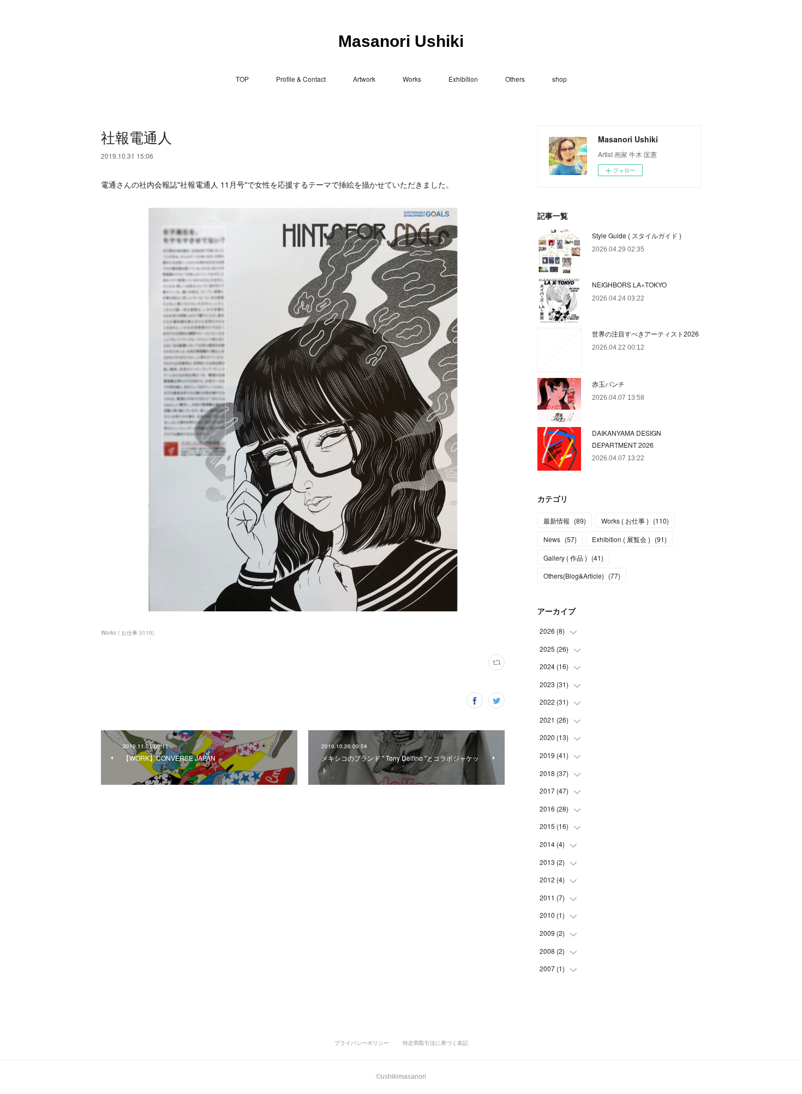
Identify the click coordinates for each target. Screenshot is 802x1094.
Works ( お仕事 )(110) (127, 632)
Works (412, 78)
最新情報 (564, 520)
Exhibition (463, 78)
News (560, 539)
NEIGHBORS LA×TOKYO (629, 284)
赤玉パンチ (608, 383)
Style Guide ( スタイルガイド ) (636, 235)
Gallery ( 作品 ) (573, 557)
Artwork (364, 78)
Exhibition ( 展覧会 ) (629, 539)
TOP (242, 78)
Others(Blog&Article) (581, 575)
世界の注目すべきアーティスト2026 (645, 333)
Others (515, 78)
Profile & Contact (301, 78)
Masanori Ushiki (401, 41)
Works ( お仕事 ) (635, 520)
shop (559, 78)
